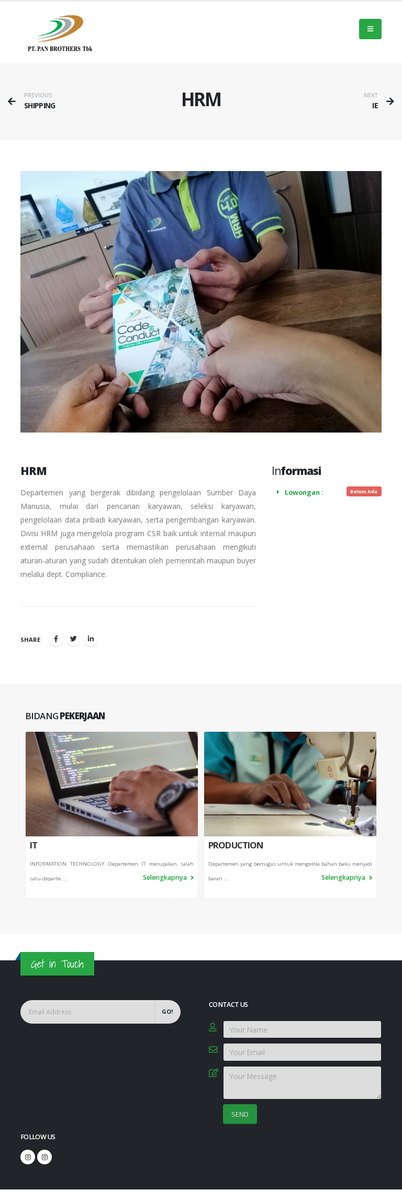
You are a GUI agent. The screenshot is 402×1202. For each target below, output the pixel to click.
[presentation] (25, 815)
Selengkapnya (165, 877)
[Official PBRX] (27, 1157)
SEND (240, 1114)
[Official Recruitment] (44, 1157)
